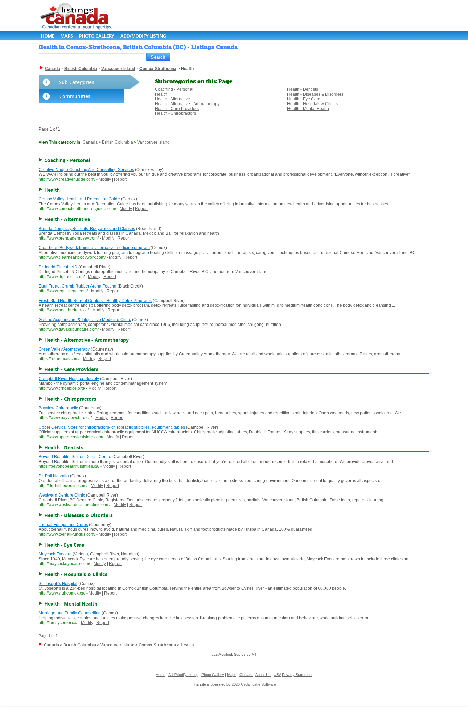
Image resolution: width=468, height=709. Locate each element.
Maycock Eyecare (55, 554)
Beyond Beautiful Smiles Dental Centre (75, 456)
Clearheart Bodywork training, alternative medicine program (94, 247)
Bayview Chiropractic (58, 408)
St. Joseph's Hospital (58, 583)
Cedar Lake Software (258, 684)
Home (47, 36)
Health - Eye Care (303, 99)
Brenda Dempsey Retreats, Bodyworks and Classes (87, 228)
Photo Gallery (96, 36)
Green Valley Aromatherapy (64, 349)
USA (277, 675)
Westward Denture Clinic (62, 495)
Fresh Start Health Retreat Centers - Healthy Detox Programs (95, 300)
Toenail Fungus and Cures (63, 524)
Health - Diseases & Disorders (315, 94)
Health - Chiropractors (175, 113)
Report (120, 179)
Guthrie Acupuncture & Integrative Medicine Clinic (85, 319)
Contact (246, 675)
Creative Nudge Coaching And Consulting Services (86, 169)
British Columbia (117, 142)
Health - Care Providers (177, 108)
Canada (90, 142)
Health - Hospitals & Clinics (312, 103)
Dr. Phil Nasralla (54, 476)
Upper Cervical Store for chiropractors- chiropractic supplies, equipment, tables (112, 427)
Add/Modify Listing (143, 36)
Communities (74, 96)
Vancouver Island (153, 142)
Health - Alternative (172, 99)
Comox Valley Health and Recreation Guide (79, 199)
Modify (105, 179)
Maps (66, 36)
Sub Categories (76, 82)
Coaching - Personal (174, 89)
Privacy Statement (297, 675)
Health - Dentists (302, 89)
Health (161, 94)
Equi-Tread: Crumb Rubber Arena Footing (77, 286)
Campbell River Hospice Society (69, 378)
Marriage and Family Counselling (70, 613)
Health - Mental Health (308, 108)
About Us (263, 675)
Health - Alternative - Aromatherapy (187, 103)
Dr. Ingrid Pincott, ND (58, 267)
